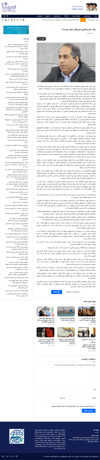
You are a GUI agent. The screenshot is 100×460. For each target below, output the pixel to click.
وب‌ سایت (62, 398)
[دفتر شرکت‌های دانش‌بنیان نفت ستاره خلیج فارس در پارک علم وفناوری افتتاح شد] (45, 311)
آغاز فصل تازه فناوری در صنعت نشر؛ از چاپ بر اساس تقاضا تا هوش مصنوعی (59, 20)
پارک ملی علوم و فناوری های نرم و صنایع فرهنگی (86, 438)
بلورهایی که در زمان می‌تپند (20, 202)
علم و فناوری (87, 16)
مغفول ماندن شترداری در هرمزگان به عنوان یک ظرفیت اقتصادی (87, 320)
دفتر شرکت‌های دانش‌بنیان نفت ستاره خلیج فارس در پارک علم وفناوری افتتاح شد (45, 320)
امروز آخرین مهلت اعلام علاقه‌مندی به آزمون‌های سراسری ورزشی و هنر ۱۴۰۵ (17, 136)
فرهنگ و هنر (76, 16)
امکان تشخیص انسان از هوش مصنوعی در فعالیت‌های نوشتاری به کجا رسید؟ (16, 98)
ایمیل (94, 398)
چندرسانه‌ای (57, 16)
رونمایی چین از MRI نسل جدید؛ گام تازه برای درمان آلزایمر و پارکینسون (17, 248)
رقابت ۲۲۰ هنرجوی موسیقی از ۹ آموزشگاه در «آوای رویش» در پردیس (16, 121)
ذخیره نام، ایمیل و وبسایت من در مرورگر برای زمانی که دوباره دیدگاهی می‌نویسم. (72, 406)
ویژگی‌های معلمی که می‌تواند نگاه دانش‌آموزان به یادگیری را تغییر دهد (18, 220)
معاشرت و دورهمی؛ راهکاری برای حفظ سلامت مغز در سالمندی (17, 268)
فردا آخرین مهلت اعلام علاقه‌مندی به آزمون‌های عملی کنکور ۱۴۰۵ (18, 282)
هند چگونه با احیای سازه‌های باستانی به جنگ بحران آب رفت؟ (17, 295)
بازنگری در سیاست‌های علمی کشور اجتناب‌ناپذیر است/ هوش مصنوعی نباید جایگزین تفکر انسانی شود (17, 184)
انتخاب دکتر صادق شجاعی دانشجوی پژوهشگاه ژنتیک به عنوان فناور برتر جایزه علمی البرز (17, 157)
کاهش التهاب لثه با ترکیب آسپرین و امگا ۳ (16, 291)
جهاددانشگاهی (95, 435)
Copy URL (57, 292)
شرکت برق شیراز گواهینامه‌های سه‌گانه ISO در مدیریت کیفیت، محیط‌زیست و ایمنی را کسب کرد (16, 165)
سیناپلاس (39, 16)
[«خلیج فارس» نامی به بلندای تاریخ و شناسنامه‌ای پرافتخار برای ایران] (66, 332)
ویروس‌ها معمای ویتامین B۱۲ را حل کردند (16, 189)
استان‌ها (47, 16)
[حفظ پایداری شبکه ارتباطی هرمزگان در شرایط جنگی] (66, 311)
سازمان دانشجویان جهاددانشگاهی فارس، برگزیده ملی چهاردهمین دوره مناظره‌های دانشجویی (16, 110)
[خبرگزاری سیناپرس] (83, 7)
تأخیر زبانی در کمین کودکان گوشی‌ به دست (16, 234)
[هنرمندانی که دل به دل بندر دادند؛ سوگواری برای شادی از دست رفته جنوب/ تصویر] (45, 332)
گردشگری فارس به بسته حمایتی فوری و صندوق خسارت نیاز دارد (17, 238)
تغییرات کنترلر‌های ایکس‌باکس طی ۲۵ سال (16, 205)
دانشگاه (66, 16)
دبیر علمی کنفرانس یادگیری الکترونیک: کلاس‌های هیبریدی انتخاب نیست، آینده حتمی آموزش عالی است (17, 177)
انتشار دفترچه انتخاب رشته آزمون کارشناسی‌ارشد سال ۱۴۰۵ (19, 151)
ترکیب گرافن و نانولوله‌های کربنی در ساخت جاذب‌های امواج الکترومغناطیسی (16, 75)
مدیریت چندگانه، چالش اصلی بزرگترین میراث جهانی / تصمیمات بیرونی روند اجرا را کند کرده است (16, 64)
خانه (96, 16)
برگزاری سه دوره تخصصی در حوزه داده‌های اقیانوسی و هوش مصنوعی (18, 273)
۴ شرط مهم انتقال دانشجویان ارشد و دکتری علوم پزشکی (18, 287)
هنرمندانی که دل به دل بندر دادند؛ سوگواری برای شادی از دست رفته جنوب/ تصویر (46, 341)
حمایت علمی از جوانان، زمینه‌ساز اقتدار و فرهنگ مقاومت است (89, 344)
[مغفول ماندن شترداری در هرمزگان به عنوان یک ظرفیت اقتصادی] (87, 311)
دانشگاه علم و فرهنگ (93, 442)
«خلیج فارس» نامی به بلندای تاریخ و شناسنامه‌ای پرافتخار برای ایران (67, 341)
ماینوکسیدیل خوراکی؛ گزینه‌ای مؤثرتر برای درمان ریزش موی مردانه (17, 243)
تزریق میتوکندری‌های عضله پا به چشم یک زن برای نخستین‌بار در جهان (16, 171)
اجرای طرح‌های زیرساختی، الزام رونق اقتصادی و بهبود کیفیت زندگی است (18, 103)
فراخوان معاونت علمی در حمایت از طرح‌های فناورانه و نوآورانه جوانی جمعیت (16, 263)
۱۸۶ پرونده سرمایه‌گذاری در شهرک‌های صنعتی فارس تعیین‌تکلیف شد (18, 230)
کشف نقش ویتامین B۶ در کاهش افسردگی (16, 278)
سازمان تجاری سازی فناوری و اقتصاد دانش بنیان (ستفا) (84, 440)
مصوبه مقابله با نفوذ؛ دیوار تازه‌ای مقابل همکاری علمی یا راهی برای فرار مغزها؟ (17, 131)
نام (94, 390)
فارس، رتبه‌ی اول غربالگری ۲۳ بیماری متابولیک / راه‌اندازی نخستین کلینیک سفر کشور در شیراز (16, 46)
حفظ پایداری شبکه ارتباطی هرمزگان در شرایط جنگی (67, 319)
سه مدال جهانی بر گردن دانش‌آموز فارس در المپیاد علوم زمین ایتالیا (17, 88)
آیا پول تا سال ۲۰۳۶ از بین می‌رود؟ (18, 79)
